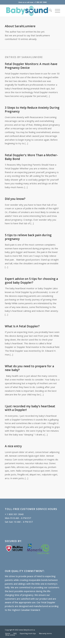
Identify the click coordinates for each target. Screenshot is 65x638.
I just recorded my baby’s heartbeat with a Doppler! (30, 408)
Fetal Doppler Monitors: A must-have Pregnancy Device (31, 66)
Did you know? (15, 199)
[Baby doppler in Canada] (27, 11)
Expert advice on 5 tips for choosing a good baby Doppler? (31, 281)
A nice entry (13, 446)
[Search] (49, 11)
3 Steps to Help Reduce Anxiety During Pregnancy (32, 109)
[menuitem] (49, 11)
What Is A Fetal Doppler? (22, 326)
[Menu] (56, 11)
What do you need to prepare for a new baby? (29, 368)
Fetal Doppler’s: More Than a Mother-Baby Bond (31, 157)
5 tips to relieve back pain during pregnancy (28, 237)
